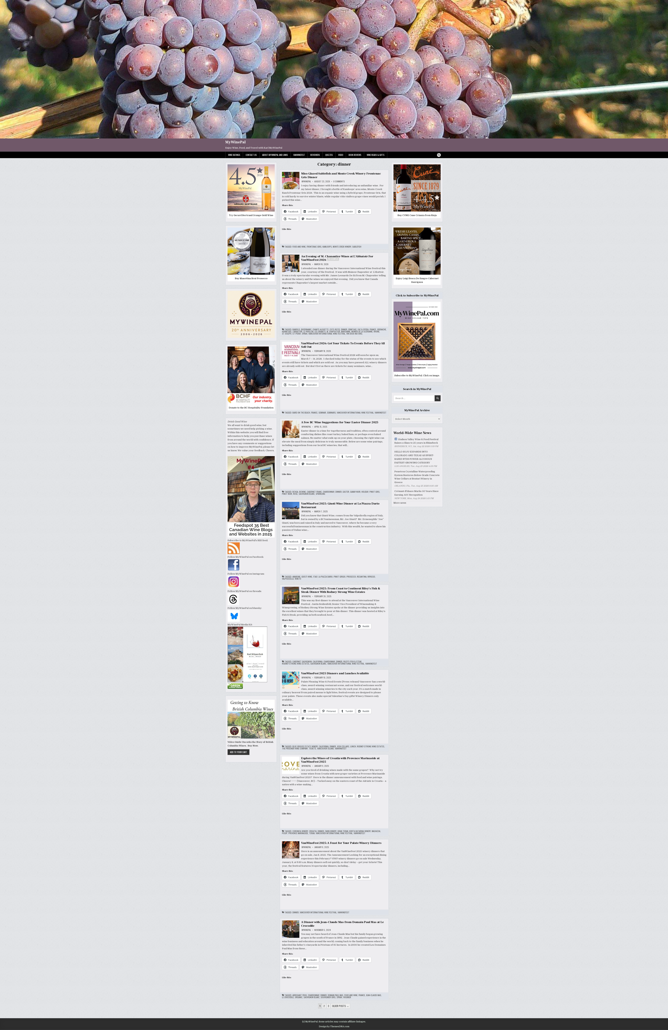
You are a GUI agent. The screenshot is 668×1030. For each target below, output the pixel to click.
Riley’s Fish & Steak (352, 662)
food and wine (299, 247)
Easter (346, 492)
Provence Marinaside (298, 833)
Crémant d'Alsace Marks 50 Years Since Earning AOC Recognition (416, 493)
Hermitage (287, 332)
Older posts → (340, 1006)
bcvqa (295, 492)
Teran (312, 833)
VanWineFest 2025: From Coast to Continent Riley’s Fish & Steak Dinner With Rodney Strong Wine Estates (340, 590)
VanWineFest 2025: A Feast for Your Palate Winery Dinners (341, 843)
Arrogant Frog (299, 995)
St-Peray (296, 334)
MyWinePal (235, 142)
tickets (312, 748)
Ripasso (371, 577)
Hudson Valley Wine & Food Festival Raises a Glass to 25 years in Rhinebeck (416, 441)
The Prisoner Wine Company (295, 748)
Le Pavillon (308, 332)
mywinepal (306, 181)
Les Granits (320, 332)
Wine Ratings (234, 155)
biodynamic (306, 329)
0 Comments (339, 181)
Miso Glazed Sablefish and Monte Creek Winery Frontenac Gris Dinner (341, 175)
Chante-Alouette (321, 329)
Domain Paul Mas (335, 995)
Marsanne (345, 332)
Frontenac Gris (314, 247)
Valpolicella (288, 579)
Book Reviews (355, 155)
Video (340, 155)
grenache (381, 329)
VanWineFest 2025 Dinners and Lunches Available (335, 673)
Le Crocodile (288, 997)
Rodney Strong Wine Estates (295, 664)
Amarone (296, 577)
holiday (364, 492)
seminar (322, 413)
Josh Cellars (343, 746)
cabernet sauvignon (302, 662)
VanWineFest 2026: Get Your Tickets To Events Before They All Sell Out (343, 345)
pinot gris (374, 492)
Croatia (313, 831)
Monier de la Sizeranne (362, 332)
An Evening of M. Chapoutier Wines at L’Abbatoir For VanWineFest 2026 (337, 258)
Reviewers (315, 155)
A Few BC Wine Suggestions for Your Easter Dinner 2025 (339, 422)
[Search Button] (439, 155)
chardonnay (328, 492)
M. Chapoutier (333, 332)
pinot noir (287, 494)
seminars (331, 413)
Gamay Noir (355, 492)
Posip (284, 833)
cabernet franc (314, 492)
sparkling (320, 494)
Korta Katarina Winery (360, 831)
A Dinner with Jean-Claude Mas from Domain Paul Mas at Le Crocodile (342, 924)
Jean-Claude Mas (373, 995)
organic (299, 997)
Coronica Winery (300, 831)
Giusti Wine (306, 577)
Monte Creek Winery (342, 247)
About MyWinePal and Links (275, 155)
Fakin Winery (330, 831)
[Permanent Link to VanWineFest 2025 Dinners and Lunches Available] (290, 680)
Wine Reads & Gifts (375, 155)
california (318, 662)
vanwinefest (380, 413)
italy (315, 577)
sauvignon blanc (307, 494)
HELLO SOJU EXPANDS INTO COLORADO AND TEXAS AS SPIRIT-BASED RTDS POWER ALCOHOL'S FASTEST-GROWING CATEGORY (414, 457)
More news (399, 503)
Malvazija (376, 831)
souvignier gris (328, 997)
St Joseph (286, 334)
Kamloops (327, 247)
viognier (347, 997)
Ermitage (352, 329)
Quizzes (329, 155)
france (373, 329)
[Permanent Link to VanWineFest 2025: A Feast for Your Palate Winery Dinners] (290, 850)
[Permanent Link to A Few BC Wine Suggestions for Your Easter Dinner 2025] (290, 429)
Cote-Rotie (335, 329)
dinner (344, 329)
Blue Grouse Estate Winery (305, 746)
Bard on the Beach (301, 413)
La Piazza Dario (326, 577)
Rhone (376, 332)
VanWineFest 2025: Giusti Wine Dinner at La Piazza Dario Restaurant (340, 505)
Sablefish (356, 247)
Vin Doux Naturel (354, 334)
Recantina (362, 577)
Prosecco (351, 577)
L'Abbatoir (297, 332)
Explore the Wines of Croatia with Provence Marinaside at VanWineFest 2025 (340, 760)
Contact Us (251, 155)
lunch (353, 746)
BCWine (302, 492)
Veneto (298, 579)
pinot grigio (339, 577)
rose (295, 494)
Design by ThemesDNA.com (334, 1026)
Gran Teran (342, 831)
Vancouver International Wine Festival (326, 334)
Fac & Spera (363, 329)
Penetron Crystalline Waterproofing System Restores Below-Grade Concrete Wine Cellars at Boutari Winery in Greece (417, 477)
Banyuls (296, 329)
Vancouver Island (325, 748)
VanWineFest (299, 155)
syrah (304, 334)
